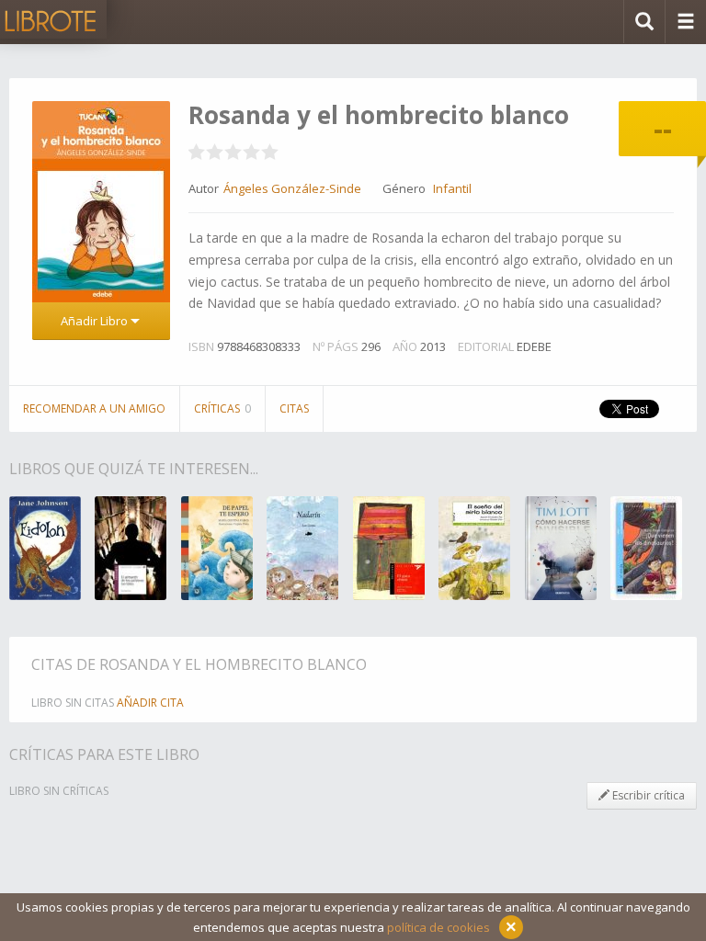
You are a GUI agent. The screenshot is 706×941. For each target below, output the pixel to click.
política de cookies (438, 927)
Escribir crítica (647, 795)
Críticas (222, 408)
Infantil (452, 188)
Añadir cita (150, 702)
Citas (294, 408)
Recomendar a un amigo (94, 408)
